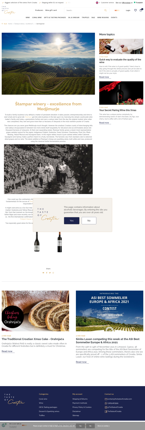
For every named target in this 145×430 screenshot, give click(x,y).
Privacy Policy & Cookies (81, 407)
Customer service (107, 2)
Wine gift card (51, 10)
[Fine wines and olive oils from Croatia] (16, 10)
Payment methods (79, 403)
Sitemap (75, 415)
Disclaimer (76, 411)
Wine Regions (103, 17)
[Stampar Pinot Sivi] (60, 241)
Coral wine (37, 17)
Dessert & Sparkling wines (49, 411)
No (89, 220)
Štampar (28, 117)
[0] (140, 10)
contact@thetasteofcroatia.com (119, 399)
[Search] (105, 10)
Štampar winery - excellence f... (24, 24)
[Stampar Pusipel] (36, 241)
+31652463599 (112, 403)
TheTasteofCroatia (114, 411)
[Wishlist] (135, 10)
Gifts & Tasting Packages (55, 17)
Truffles (85, 17)
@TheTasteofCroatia (115, 407)
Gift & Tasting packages (48, 407)
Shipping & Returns (79, 399)
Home (10, 24)
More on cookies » (104, 426)
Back (5, 24)
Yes (72, 220)
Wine (28, 17)
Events (114, 17)
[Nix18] (117, 10)
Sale (93, 17)
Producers (39, 10)
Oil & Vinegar (73, 17)
